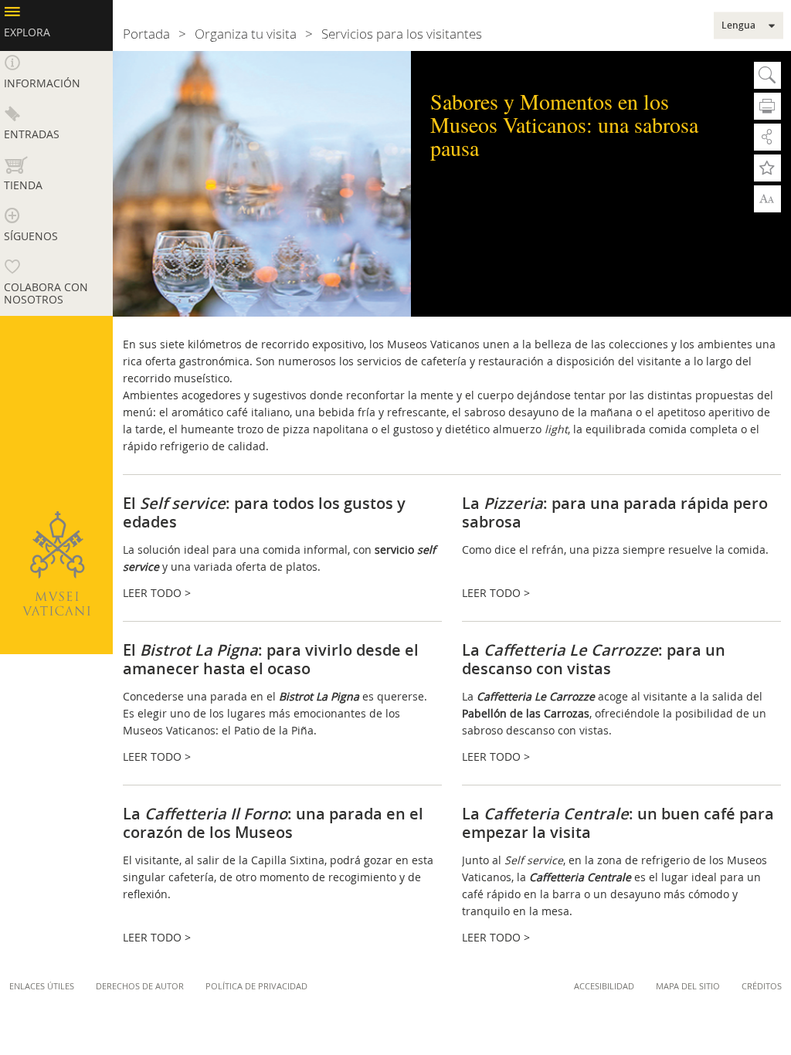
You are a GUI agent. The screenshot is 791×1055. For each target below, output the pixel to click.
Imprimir (767, 106)
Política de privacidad (256, 986)
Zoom (767, 197)
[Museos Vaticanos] (56, 563)
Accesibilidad (604, 986)
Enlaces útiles (41, 986)
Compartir (767, 137)
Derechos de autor (140, 986)
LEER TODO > (157, 592)
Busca (767, 75)
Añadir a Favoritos (767, 167)
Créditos (762, 986)
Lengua (738, 25)
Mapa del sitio (688, 986)
